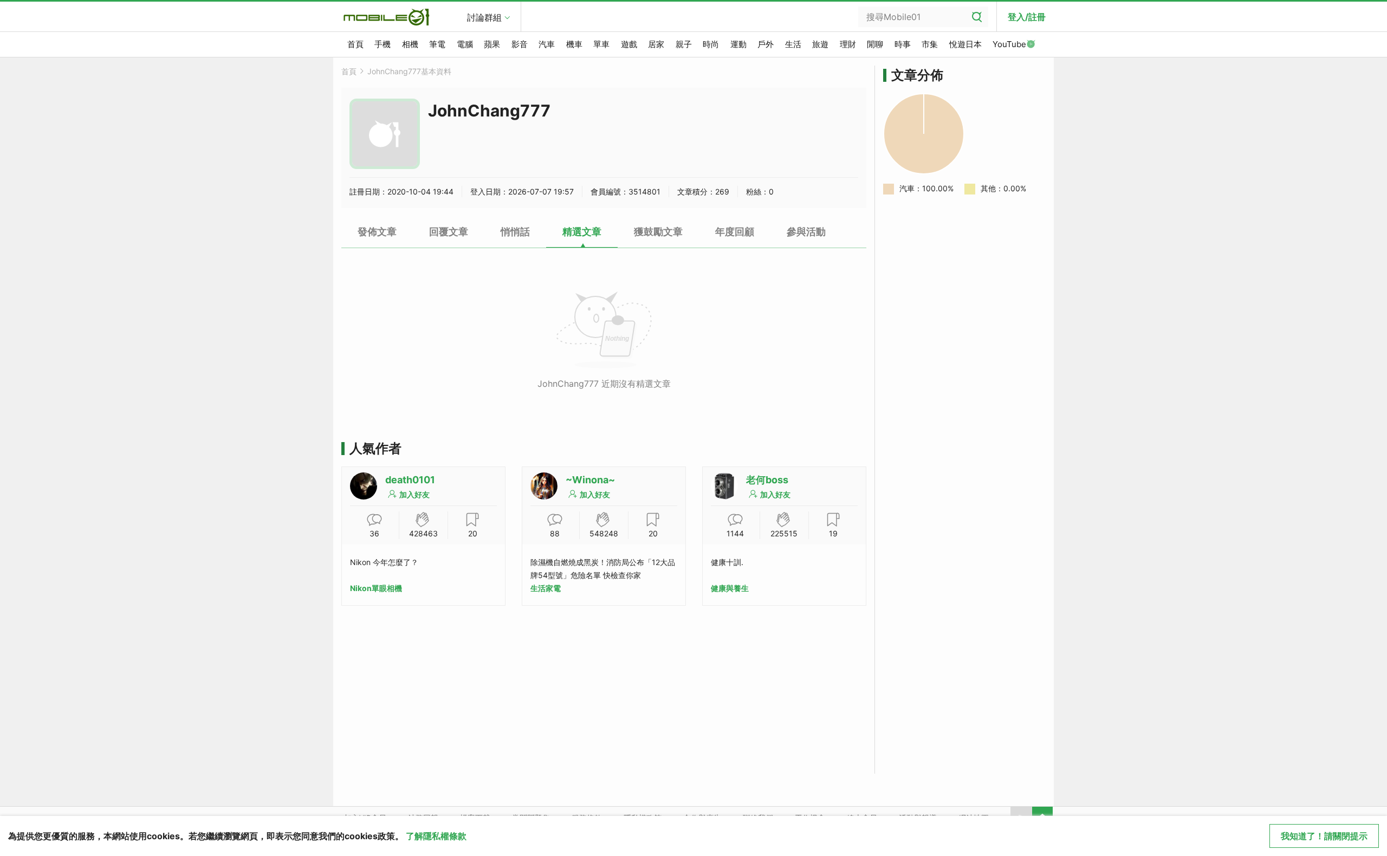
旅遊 (820, 44)
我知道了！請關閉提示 (1324, 836)
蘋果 (492, 44)
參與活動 (806, 231)
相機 (410, 44)
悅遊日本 (965, 44)
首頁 (355, 44)
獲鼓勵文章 (658, 231)
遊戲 (629, 44)
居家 (656, 44)
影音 (519, 44)
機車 (574, 44)
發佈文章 (377, 231)
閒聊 (875, 44)
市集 (930, 44)
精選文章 (581, 231)
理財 (848, 44)
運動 (738, 44)
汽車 (547, 44)
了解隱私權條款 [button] (436, 836)
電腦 (465, 44)
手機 (382, 44)
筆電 (437, 44)
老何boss (767, 479)
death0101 (410, 479)
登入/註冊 (1027, 16)
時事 (903, 44)
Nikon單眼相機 (376, 588)
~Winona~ (590, 479)
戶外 (765, 44)
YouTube (1009, 44)
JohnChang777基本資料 (409, 71)
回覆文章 (448, 231)
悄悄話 (515, 231)
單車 (601, 44)
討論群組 (484, 17)
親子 (684, 44)
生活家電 (545, 588)
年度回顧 (734, 231)
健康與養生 (730, 588)
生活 (793, 44)
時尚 (711, 44)
